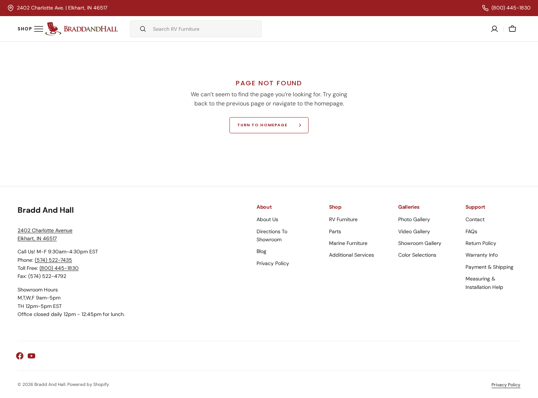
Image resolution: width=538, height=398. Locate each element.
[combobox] (205, 29)
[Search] (139, 29)
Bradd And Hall (50, 384)
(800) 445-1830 (59, 268)
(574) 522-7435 (53, 260)
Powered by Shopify (88, 384)
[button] (512, 29)
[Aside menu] (30, 29)
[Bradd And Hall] (81, 29)
